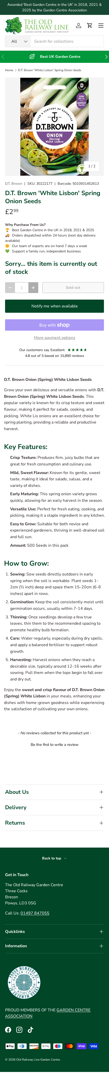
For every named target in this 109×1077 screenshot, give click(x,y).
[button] (89, 25)
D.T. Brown (13, 183)
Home (9, 70)
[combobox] (54, 41)
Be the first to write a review (55, 744)
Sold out (73, 287)
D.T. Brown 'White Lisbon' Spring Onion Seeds (49, 70)
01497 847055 (35, 913)
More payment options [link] (54, 337)
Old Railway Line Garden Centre (38, 1060)
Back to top (52, 858)
